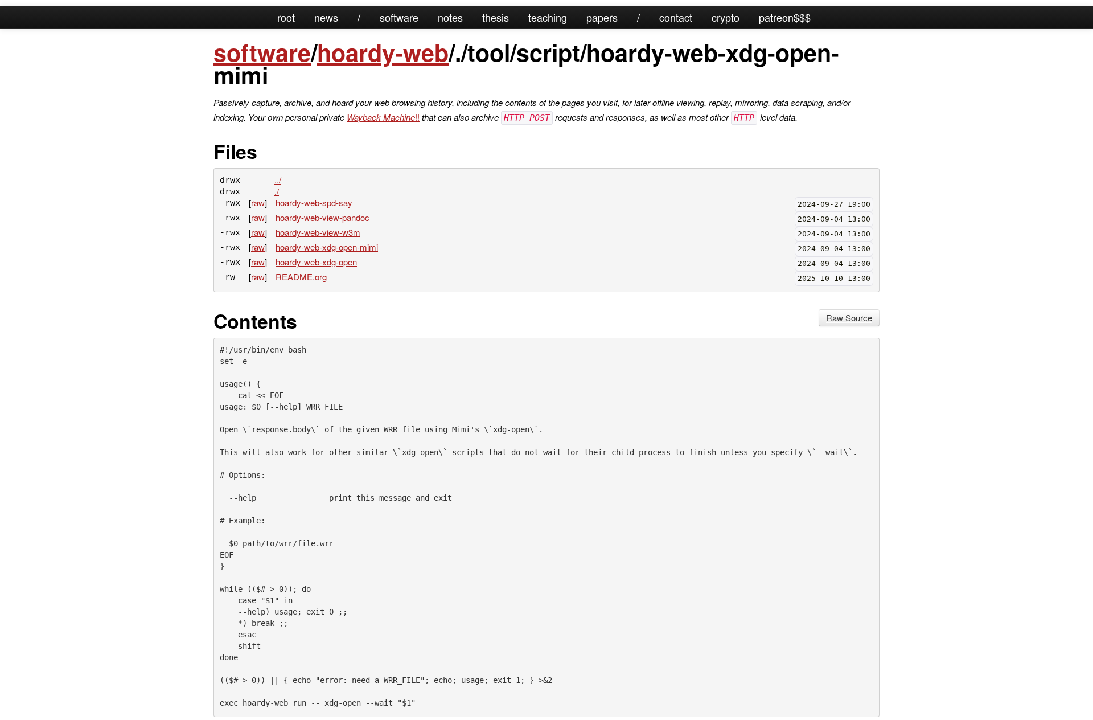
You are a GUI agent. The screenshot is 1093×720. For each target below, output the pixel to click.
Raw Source (849, 318)
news (326, 17)
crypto (725, 17)
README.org (301, 277)
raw (258, 202)
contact (675, 17)
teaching (547, 17)
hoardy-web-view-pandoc (322, 217)
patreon (776, 17)
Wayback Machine (381, 117)
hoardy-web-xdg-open (316, 262)
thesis (495, 17)
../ (277, 180)
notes (450, 17)
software (399, 17)
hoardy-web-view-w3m (318, 232)
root (286, 17)
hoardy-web (383, 52)
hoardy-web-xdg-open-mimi (327, 247)
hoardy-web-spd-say (314, 202)
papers (602, 17)
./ (276, 191)
